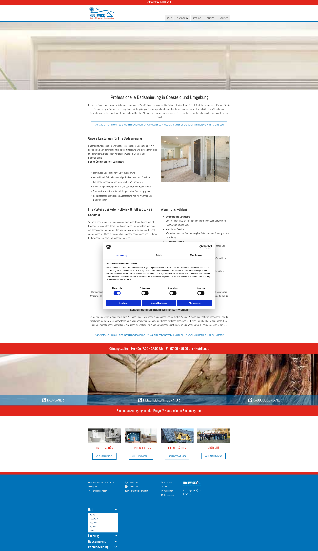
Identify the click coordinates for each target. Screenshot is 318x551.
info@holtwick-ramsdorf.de (138, 490)
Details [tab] (159, 255)
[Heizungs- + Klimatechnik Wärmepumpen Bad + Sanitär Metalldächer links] (187, 18)
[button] (159, 125)
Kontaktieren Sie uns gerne (183, 410)
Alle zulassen (194, 303)
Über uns (197, 18)
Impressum (168, 490)
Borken (93, 514)
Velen (92, 530)
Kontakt (224, 18)
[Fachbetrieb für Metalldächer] (177, 435)
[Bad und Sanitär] (104, 435)
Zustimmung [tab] (121, 255)
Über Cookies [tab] (196, 255)
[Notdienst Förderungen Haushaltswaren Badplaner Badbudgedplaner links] (215, 18)
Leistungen (181, 18)
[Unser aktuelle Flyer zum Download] (194, 483)
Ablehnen (123, 303)
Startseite (168, 482)
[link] (182, 18)
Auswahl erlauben (159, 303)
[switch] (145, 293)
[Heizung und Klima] (141, 435)
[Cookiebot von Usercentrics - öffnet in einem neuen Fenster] (201, 247)
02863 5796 (132, 482)
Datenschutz (169, 495)
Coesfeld (94, 518)
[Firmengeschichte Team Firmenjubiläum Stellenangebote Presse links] (202, 18)
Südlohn (93, 522)
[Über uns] (213, 435)
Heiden (93, 526)
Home (169, 18)
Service (210, 18)
